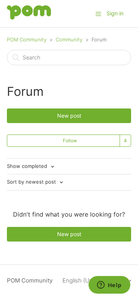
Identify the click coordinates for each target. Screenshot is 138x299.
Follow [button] (70, 140)
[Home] (29, 17)
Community (69, 39)
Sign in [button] (115, 13)
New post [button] (69, 115)
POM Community (26, 39)
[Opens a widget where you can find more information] (109, 285)
